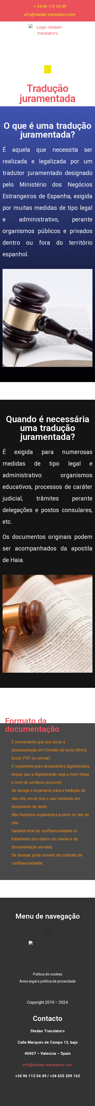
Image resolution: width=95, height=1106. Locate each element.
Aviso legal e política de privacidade (48, 981)
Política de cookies (47, 974)
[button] (47, 69)
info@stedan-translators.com (47, 1065)
